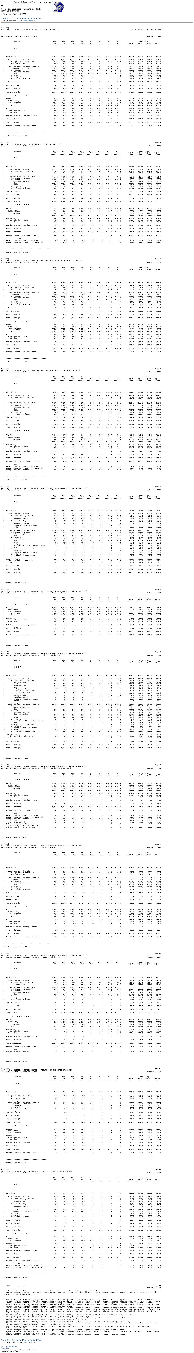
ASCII (36, 20)
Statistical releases (11, 1346)
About (39, 18)
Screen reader (28, 20)
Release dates (5, 18)
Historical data (17, 18)
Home (2, 1346)
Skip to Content (3, 12)
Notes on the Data (29, 18)
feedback (30, 1350)
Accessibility (5, 1348)
